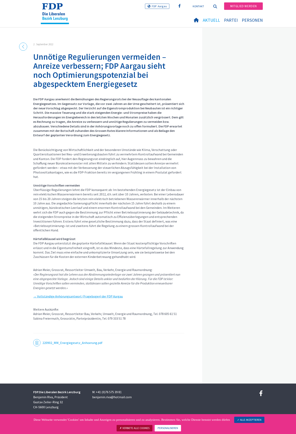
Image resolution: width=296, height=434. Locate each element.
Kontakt (198, 6)
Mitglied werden (243, 6)
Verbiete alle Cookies (135, 428)
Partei (231, 20)
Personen (252, 20)
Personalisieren (168, 428)
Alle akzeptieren (250, 420)
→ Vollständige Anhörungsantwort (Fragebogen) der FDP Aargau (78, 296)
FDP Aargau (159, 6)
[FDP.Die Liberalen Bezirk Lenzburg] (56, 8)
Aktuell (211, 20)
